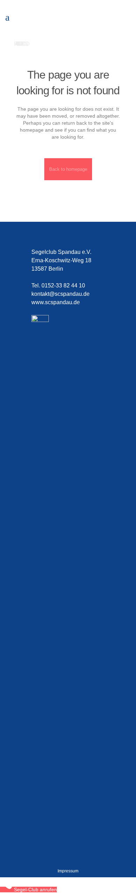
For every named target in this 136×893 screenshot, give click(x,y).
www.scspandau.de (55, 302)
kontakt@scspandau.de (60, 294)
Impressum (68, 871)
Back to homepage (68, 169)
